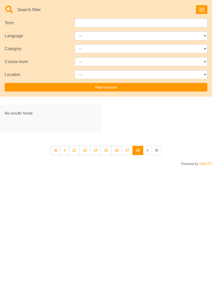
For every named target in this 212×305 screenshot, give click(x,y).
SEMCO (205, 164)
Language (14, 36)
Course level (16, 61)
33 (85, 150)
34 (95, 150)
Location (12, 74)
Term (9, 23)
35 (106, 150)
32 (74, 150)
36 (117, 150)
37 (127, 150)
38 (138, 150)
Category (13, 49)
